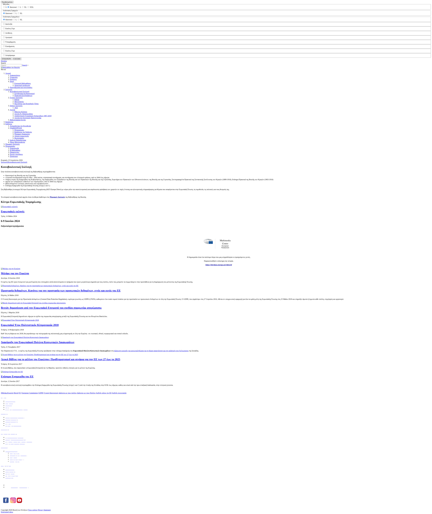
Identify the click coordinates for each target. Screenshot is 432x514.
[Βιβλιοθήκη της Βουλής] (10, 67)
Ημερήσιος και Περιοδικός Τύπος (26, 104)
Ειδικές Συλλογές (16, 106)
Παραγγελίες (14, 152)
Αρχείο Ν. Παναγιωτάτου (23, 114)
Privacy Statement (44, 510)
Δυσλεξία (8, 24)
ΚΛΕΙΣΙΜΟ (16, 59)
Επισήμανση (9, 46)
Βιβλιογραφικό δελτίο (18, 120)
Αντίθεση (8, 33)
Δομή (12, 81)
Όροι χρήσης (32, 510)
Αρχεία (12, 110)
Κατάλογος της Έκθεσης (23, 132)
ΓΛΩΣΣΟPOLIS (16, 128)
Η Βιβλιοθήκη (15, 150)
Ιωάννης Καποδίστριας (18, 140)
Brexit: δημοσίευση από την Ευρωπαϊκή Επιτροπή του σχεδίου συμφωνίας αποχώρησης (51, 307)
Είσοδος (4, 61)
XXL (32, 7)
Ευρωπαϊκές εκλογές (12, 211)
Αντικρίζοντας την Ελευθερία (20, 126)
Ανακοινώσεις (15, 75)
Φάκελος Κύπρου (20, 112)
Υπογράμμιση (10, 42)
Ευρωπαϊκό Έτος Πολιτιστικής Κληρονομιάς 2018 (30, 325)
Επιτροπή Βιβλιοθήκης (22, 83)
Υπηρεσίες (14, 77)
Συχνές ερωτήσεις (16, 154)
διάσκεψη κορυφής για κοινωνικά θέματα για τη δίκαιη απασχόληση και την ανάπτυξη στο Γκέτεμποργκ (151, 351)
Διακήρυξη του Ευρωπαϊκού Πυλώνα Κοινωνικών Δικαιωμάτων (37, 342)
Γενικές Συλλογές (16, 98)
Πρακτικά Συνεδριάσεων (23, 96)
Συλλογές (8, 89)
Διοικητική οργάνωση (22, 85)
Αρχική (8, 73)
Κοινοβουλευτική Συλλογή (19, 91)
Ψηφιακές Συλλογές (12, 144)
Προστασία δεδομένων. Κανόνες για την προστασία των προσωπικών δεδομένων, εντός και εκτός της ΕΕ (61, 290)
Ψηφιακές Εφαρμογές (22, 134)
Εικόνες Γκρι (10, 28)
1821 (16, 108)
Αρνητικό (8, 37)
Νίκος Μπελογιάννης (17, 142)
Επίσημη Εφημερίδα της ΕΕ (17, 376)
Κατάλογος (9, 122)
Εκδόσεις (13, 79)
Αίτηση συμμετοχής (21, 136)
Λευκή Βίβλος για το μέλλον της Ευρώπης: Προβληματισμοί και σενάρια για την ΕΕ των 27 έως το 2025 (60, 359)
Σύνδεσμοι (14, 156)
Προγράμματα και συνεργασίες (21, 87)
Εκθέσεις (8, 124)
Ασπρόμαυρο (10, 55)
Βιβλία (16, 100)
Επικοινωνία (14, 148)
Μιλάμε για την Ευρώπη (15, 273)
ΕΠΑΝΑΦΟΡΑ (6, 59)
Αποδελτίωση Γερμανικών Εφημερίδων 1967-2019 (32, 116)
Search (24, 65)
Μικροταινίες (19, 102)
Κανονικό (13, 7)
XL (25, 7)
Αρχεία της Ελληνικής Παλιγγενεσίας (27, 118)
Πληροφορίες (19, 130)
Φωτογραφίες (19, 138)
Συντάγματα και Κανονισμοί (24, 94)
